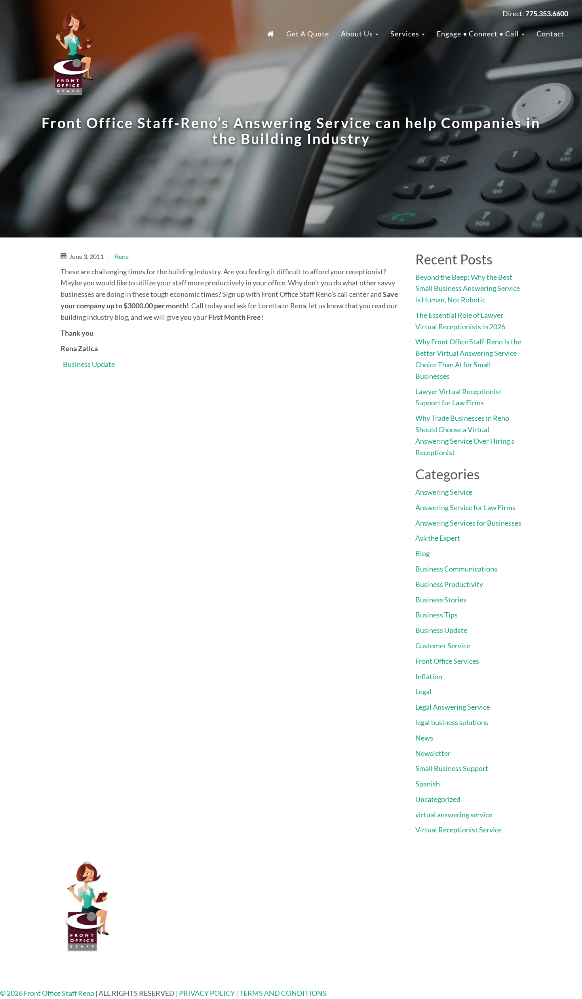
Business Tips (436, 614)
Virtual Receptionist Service (458, 829)
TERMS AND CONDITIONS (283, 993)
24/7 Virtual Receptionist (352, 886)
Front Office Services (447, 661)
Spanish (427, 783)
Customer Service (442, 645)
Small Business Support (451, 768)
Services (405, 33)
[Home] (270, 34)
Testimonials (453, 886)
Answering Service (443, 492)
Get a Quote (307, 33)
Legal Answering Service (452, 707)
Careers (446, 897)
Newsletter (433, 753)
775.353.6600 (236, 874)
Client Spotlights (460, 943)
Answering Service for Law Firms (465, 507)
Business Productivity (449, 584)
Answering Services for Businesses (468, 522)
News (424, 737)
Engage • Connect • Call (479, 33)
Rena (122, 256)
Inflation (428, 676)
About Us (358, 33)
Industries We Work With (352, 874)
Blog (422, 553)
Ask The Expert (457, 954)
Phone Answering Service (352, 931)
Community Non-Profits (471, 931)
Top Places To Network (469, 965)
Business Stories (440, 599)
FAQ (440, 874)
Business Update (89, 364)
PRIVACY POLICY (207, 993)
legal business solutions (451, 722)
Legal (423, 691)
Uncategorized (437, 799)
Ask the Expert (437, 538)
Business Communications (456, 568)
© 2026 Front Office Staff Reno (47, 993)
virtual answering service (453, 814)
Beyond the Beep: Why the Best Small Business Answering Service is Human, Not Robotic (467, 288)
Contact (550, 33)
